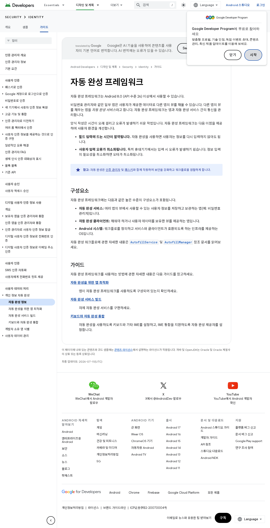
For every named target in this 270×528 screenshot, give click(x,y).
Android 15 (173, 441)
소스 (64, 455)
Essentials (51, 5)
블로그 (66, 469)
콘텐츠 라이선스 (123, 350)
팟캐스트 (67, 475)
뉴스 (64, 462)
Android (67, 432)
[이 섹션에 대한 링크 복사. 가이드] (88, 265)
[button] (27, 87)
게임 (99, 427)
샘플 (25, 27)
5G (99, 461)
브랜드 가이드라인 (114, 507)
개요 (8, 27)
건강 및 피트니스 (107, 441)
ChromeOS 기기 (142, 441)
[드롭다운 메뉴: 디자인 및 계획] (99, 5)
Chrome (134, 492)
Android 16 (173, 434)
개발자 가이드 (209, 438)
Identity (36, 17)
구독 (223, 518)
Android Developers (82, 67)
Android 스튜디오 (238, 5)
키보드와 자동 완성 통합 (87, 316)
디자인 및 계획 (85, 5)
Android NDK (209, 458)
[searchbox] (28, 40)
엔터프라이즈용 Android (71, 440)
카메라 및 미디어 (107, 448)
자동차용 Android (142, 448)
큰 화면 (135, 427)
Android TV (138, 454)
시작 (253, 55)
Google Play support (248, 441)
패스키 (129, 170)
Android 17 (173, 427)
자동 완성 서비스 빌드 (85, 300)
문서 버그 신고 (244, 434)
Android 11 (173, 468)
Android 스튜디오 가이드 (215, 429)
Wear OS (137, 434)
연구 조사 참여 (244, 448)
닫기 (233, 55)
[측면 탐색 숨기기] (51, 520)
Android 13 (173, 454)
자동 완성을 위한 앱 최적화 (89, 283)
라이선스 (93, 507)
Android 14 (173, 448)
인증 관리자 (113, 170)
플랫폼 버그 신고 (245, 427)
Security (13, 17)
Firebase (153, 492)
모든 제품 (214, 492)
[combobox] (155, 5)
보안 (64, 448)
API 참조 (206, 444)
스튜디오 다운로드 (212, 451)
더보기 (115, 5)
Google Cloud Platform (183, 492)
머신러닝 (102, 434)
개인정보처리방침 (108, 454)
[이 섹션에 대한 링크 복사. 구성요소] (93, 191)
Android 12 (173, 461)
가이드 (44, 27)
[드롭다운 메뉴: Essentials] (65, 5)
